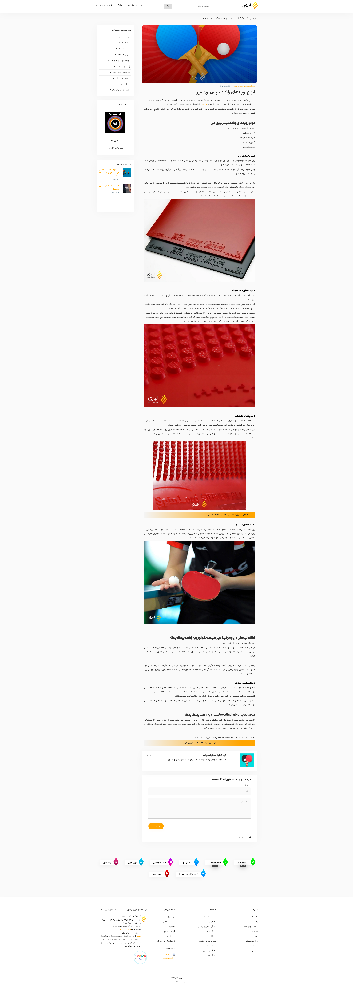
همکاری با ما (170, 936)
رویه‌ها (204, 104)
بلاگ (119, 5)
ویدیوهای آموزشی (134, 5)
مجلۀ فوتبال (211, 936)
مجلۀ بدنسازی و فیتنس (207, 926)
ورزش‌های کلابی (251, 941)
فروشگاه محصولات (103, 5)
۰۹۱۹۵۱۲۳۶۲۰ (125, 929)
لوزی (180, 978)
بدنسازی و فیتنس (251, 926)
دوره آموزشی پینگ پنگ (118, 60)
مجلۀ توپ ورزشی (209, 950)
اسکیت (255, 931)
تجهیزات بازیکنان (121, 78)
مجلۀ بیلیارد (211, 921)
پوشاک (125, 84)
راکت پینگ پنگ (121, 66)
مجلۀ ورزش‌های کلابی (207, 941)
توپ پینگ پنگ (122, 54)
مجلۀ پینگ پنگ (210, 917)
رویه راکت (124, 42)
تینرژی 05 (115, 141)
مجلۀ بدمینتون (210, 946)
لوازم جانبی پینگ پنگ (119, 90)
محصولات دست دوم (119, 72)
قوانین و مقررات (168, 931)
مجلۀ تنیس (211, 955)
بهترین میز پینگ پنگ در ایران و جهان (199, 743)
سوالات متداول (169, 921)
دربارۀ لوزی (170, 917)
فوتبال (255, 936)
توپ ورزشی (254, 950)
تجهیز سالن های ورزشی (166, 941)
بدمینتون (254, 946)
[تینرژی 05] (115, 123)
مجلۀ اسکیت (211, 931)
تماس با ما (171, 926)
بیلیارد (255, 921)
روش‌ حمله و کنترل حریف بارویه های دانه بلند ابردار (230, 515)
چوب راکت (123, 36)
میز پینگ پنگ (122, 48)
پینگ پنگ (254, 917)
